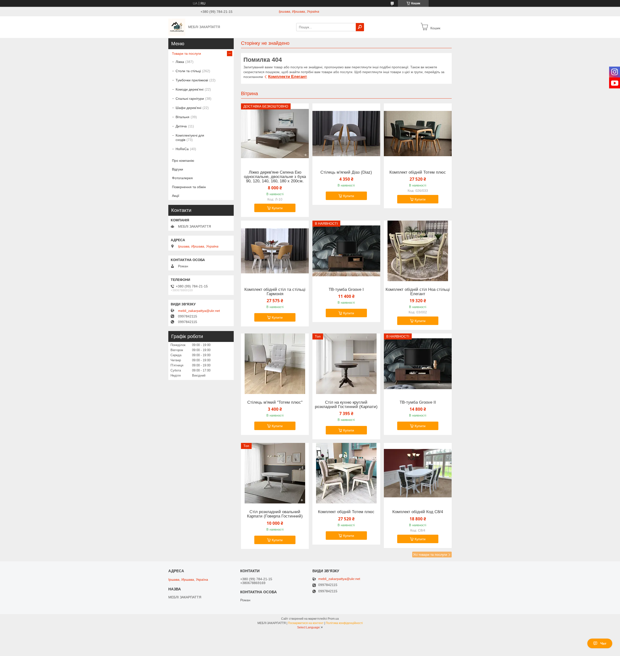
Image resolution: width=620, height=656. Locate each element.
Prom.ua (333, 618)
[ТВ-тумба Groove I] (346, 251)
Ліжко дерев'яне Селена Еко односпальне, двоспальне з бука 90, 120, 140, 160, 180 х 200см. (275, 176)
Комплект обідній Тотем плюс (417, 172)
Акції (175, 196)
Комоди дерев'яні (189, 89)
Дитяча (181, 126)
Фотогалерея (182, 178)
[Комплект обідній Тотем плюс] (418, 133)
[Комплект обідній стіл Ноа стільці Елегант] (418, 251)
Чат (603, 643)
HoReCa (182, 149)
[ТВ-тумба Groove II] (418, 363)
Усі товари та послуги (430, 554)
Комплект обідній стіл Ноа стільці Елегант (418, 291)
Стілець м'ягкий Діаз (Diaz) (346, 172)
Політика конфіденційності (344, 623)
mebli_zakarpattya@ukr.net (199, 311)
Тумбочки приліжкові (192, 80)
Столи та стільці (188, 71)
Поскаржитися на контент (306, 623)
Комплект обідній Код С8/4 (417, 512)
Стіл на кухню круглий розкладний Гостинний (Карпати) (346, 404)
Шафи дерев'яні (188, 108)
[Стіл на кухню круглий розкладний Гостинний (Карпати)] (346, 363)
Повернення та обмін (189, 187)
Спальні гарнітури (190, 98)
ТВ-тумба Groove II (418, 402)
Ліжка (180, 62)
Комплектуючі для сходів (190, 137)
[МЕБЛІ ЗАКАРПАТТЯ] (176, 27)
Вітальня (182, 117)
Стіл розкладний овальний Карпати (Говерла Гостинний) (275, 514)
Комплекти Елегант (287, 76)
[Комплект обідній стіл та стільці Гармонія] (275, 251)
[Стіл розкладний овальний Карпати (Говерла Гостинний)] (275, 473)
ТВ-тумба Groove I (346, 289)
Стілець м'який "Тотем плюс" (274, 402)
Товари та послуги (186, 53)
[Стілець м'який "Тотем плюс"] (275, 363)
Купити (277, 208)
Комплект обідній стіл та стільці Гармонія (274, 291)
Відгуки (177, 169)
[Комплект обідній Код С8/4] (418, 473)
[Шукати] (360, 27)
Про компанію (183, 160)
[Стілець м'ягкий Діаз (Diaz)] (346, 133)
